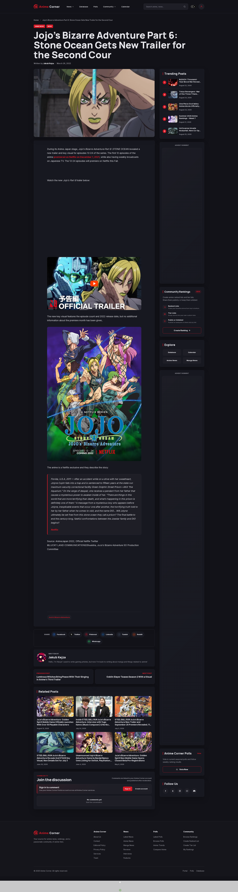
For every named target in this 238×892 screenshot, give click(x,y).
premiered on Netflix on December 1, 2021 (77, 157)
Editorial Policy (99, 845)
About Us (97, 837)
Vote (199, 753)
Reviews (126, 849)
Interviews (127, 854)
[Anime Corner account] (201, 6)
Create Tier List (189, 845)
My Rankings (188, 849)
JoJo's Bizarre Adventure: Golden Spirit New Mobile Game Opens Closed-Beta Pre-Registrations (131, 758)
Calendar (125, 6)
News (50, 26)
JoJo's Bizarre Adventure (59, 617)
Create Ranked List (191, 841)
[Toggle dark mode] (193, 6)
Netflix (54, 529)
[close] (120, 882)
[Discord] (194, 791)
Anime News (39, 26)
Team (96, 858)
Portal (185, 871)
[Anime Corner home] (47, 6)
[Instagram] (180, 791)
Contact (97, 841)
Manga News (192, 360)
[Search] (185, 7)
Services (97, 854)
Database (83, 6)
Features (127, 858)
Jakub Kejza (48, 63)
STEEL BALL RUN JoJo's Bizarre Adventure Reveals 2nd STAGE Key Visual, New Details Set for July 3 (53, 758)
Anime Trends (159, 845)
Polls (95, 6)
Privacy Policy (99, 849)
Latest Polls (158, 837)
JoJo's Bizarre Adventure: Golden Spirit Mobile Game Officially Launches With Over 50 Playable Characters (55, 722)
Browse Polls (158, 841)
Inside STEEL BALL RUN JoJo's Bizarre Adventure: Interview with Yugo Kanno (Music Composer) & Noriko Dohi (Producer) (93, 723)
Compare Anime (159, 849)
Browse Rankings (190, 837)
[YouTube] (187, 791)
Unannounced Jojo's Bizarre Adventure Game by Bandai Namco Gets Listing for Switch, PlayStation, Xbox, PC (93, 759)
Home (36, 20)
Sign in (127, 789)
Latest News (128, 837)
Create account (141, 789)
